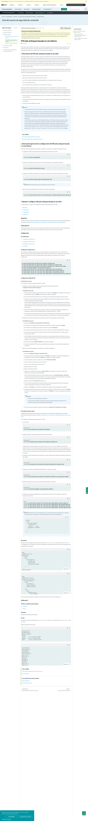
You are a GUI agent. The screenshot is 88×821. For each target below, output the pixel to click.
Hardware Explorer (39, 12)
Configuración (26, 212)
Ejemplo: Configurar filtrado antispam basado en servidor (80, 39)
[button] (84, 813)
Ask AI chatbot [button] (15, 1)
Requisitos (25, 207)
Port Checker (50, 12)
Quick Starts (27, 9)
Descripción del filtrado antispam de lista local (32, 139)
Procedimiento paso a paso (29, 243)
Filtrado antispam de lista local (11, 43)
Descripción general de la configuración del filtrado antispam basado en (45, 222)
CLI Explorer (21, 12)
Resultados (25, 246)
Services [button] (28, 4)
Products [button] (20, 4)
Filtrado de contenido (27, 683)
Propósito (25, 606)
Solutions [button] (12, 4)
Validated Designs (36, 9)
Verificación (25, 214)
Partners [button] (37, 4)
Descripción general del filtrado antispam (11, 37)
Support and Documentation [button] (49, 4)
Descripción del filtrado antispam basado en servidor (79, 32)
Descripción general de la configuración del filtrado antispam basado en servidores (80, 35)
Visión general (26, 209)
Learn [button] (61, 4)
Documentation (7, 9)
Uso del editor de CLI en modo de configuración (50, 415)
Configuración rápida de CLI (29, 239)
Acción (24, 608)
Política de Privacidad (6, 819)
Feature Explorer (29, 12)
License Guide (18, 9)
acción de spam (25, 673)
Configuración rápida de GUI (29, 241)
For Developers (47, 9)
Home (3, 16)
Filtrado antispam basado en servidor (11, 41)
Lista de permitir (25, 680)
